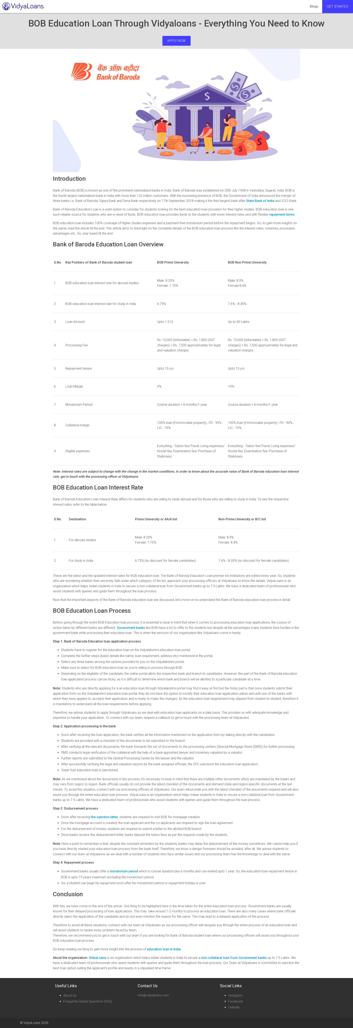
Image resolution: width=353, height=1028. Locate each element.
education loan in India (164, 949)
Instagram (235, 995)
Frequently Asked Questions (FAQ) (87, 1001)
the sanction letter (104, 817)
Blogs (314, 6)
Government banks (131, 628)
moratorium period (124, 871)
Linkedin (234, 1007)
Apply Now (176, 41)
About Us (69, 995)
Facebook (235, 1001)
